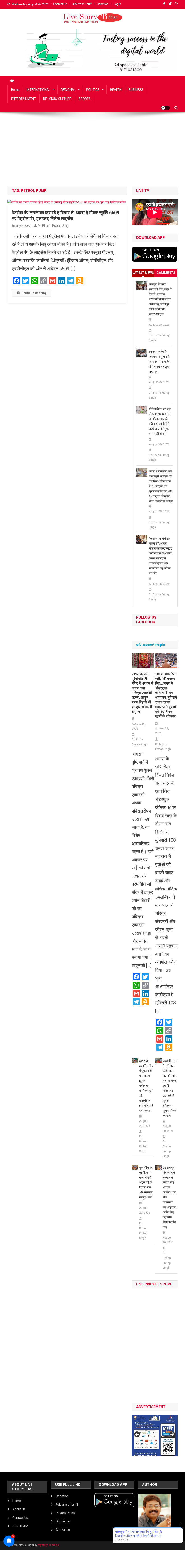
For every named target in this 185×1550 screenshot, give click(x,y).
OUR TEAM (20, 1526)
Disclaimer (63, 1521)
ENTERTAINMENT (23, 99)
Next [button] (172, 1434)
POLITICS (92, 90)
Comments (166, 273)
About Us (18, 1509)
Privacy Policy (65, 1513)
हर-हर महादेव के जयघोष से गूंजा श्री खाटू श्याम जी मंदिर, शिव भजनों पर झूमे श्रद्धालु (159, 361)
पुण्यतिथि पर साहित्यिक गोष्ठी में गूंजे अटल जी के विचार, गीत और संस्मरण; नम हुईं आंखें (146, 1182)
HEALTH (115, 90)
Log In (117, 4)
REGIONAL (68, 90)
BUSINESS (136, 90)
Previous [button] (137, 1434)
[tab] (143, 273)
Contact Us (60, 4)
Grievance (63, 1529)
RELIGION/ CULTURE (57, 99)
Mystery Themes (48, 1545)
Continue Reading (34, 293)
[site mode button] (165, 108)
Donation (102, 4)
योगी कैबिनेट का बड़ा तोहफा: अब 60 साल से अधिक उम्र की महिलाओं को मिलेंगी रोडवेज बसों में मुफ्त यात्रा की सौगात (160, 421)
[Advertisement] (92, 153)
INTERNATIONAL (38, 90)
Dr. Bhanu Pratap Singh (54, 226)
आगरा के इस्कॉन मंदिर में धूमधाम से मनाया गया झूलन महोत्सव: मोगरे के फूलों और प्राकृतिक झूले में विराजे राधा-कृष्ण (146, 1085)
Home (15, 90)
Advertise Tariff (82, 4)
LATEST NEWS (143, 273)
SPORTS (85, 99)
